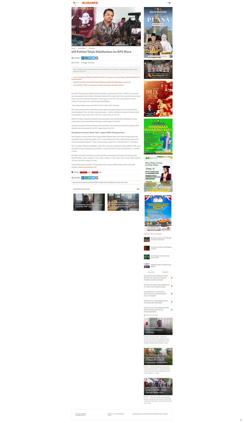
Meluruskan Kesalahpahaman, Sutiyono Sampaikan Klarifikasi (158, 329)
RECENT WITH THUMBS (153, 234)
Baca (166, 343)
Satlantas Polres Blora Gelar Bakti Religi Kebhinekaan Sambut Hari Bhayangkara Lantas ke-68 (102, 82)
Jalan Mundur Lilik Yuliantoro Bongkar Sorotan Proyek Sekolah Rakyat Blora (158, 390)
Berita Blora (81, 48)
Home (73, 48)
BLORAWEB (90, 3)
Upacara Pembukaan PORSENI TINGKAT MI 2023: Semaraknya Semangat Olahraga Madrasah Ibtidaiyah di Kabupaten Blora (105, 78)
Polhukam (92, 48)
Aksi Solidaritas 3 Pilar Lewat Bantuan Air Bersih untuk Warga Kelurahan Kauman (98, 85)
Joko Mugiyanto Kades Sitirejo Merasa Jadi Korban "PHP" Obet (89, 206)
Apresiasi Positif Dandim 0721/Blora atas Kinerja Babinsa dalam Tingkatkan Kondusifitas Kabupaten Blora (123, 205)
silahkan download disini (85, 167)
